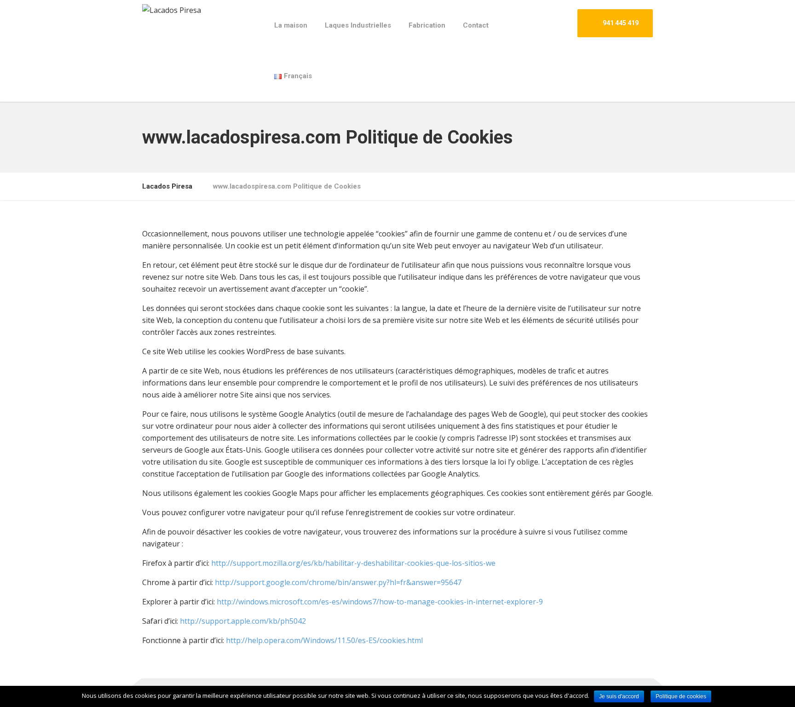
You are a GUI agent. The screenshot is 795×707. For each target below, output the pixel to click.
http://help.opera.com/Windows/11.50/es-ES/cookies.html (324, 640)
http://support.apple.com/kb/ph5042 (243, 621)
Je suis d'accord (619, 696)
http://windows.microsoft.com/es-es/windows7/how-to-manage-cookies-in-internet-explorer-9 (380, 602)
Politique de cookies (681, 696)
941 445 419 (620, 23)
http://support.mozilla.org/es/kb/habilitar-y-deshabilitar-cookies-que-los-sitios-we (353, 563)
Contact (476, 25)
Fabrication (427, 25)
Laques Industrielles (358, 25)
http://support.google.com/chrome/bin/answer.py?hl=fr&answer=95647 (338, 582)
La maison (290, 25)
